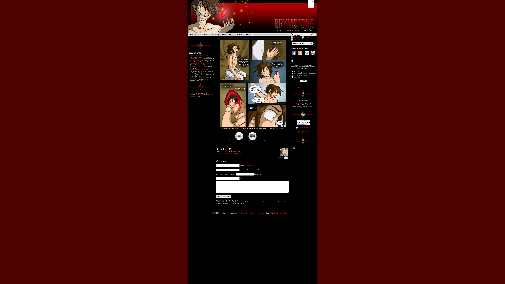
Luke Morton (200, 94)
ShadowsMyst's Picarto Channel (200, 63)
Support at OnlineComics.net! (303, 132)
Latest (274, 141)
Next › (278, 146)
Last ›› (284, 146)
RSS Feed (278, 213)
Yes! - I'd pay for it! (300, 72)
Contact (248, 35)
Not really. (297, 77)
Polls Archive (296, 87)
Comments (252, 138)
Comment (279, 158)
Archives (207, 35)
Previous (239, 141)
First (230, 141)
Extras (239, 35)
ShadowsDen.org (195, 58)
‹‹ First (263, 146)
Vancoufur (298, 103)
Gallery (216, 35)
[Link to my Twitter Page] (307, 53)
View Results (303, 84)
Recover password (298, 151)
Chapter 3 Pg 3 (225, 149)
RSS (315, 34)
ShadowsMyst (223, 151)
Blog (224, 35)
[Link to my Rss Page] (300, 53)
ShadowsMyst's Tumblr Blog (199, 69)
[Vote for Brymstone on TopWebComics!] (303, 124)
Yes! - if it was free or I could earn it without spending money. (304, 74)
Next (265, 141)
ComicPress (259, 213)
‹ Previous (271, 146)
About (199, 35)
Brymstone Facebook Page (199, 55)
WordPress (246, 213)
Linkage (231, 35)
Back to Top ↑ (289, 213)
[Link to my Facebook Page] (294, 53)
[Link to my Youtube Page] (313, 53)
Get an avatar (250, 165)
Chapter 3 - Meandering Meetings (229, 153)
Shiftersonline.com (196, 77)
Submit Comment (223, 196)
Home (192, 35)
